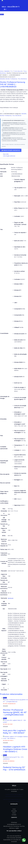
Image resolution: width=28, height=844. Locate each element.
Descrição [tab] (6, 154)
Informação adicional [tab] (9, 156)
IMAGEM (6, 71)
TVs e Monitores (22, 79)
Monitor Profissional (11, 79)
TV (11, 71)
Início (1, 71)
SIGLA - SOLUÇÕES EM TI (10, 7)
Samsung (10, 598)
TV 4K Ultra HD (17, 71)
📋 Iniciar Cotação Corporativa (11, 150)
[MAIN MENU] (5, 9)
